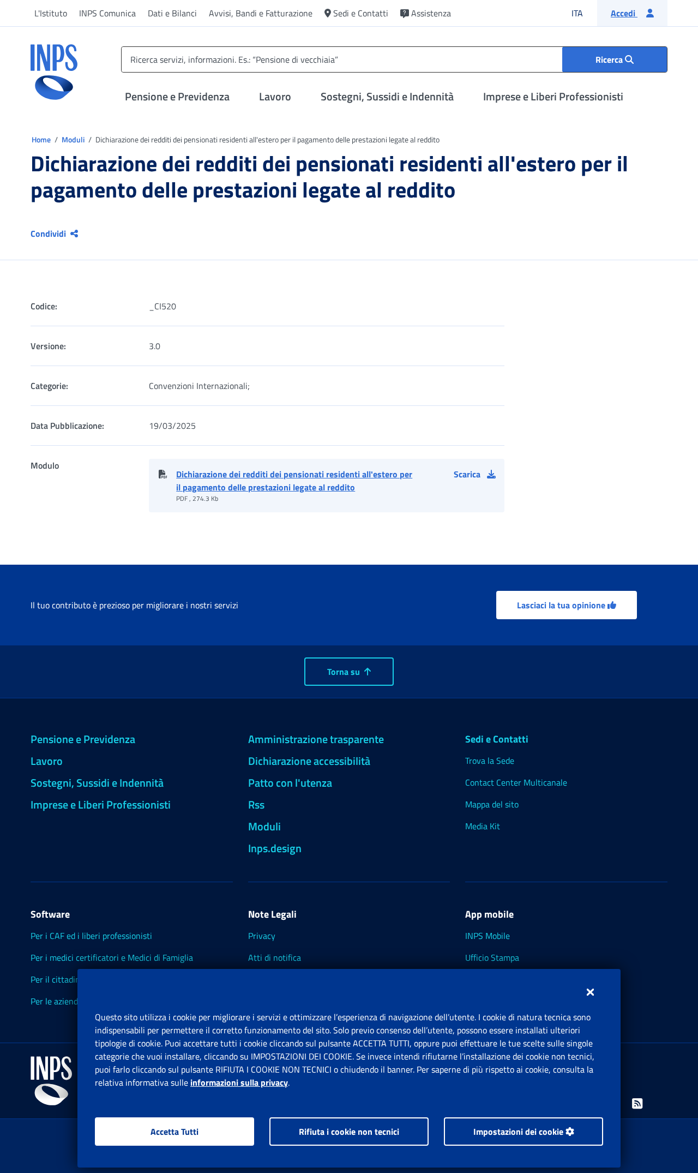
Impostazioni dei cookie (519, 1131)
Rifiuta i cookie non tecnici (349, 1131)
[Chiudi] (590, 992)
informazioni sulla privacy (239, 1082)
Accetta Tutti (174, 1131)
